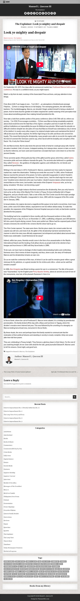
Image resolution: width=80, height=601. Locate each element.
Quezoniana (8, 517)
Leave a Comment (53, 27)
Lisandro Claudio (9, 571)
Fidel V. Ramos (22, 566)
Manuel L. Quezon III (40, 6)
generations (30, 566)
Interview (7, 479)
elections (36, 564)
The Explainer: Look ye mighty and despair (40, 24)
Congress (63, 561)
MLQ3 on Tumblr (9, 493)
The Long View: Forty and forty (14, 414)
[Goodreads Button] (49, 13)
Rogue (6, 524)
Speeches (7, 527)
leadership (66, 569)
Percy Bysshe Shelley (41, 272)
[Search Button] (54, 13)
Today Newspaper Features (13, 548)
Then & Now (8, 541)
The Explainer (40, 21)
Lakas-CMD (58, 569)
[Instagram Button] (34, 13)
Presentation (8, 503)
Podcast (6, 500)
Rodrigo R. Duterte (9, 576)
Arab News (7, 431)
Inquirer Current (9, 476)
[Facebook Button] (28, 13)
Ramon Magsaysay (61, 574)
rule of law (20, 576)
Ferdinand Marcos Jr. (10, 566)
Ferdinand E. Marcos (18, 351)
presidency (21, 574)
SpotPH (6, 531)
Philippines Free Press (11, 496)
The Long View (9, 537)
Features (7, 469)
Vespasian (57, 182)
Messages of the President (13, 486)
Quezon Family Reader (11, 513)
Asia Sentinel (8, 435)
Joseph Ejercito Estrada (47, 569)
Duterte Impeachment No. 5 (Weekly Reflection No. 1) (21, 408)
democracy (29, 564)
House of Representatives (11, 569)
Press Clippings (9, 507)
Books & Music (9, 442)
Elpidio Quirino (45, 564)
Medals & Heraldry (10, 483)
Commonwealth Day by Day (13, 448)
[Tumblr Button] (43, 13)
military (41, 571)
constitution (8, 564)
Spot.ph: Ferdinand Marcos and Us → (64, 372)
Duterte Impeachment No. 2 (13, 421)
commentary (55, 561)
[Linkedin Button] (31, 13)
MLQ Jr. (6, 490)
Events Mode (8, 466)
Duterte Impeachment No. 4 (13, 411)
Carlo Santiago (20, 561)
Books (6, 438)
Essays (6, 462)
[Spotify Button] (46, 13)
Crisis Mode (8, 452)
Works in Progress (10, 551)
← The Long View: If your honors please (16, 372)
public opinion (42, 574)
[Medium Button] (40, 13)
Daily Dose (7, 455)
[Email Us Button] (51, 13)
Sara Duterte (28, 576)
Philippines (7, 574)
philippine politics (63, 571)
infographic (23, 569)
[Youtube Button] (37, 13)
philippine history (51, 571)
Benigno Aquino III (9, 561)
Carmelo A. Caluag (31, 561)
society (57, 576)
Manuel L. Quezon (20, 571)
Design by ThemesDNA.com (40, 599)
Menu (8, 2)
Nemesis (15, 163)
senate (36, 576)
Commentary (8, 445)
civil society (46, 561)
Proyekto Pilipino (10, 510)
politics (14, 574)
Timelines (7, 544)
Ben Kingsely (15, 269)
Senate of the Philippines (46, 576)
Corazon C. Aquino (19, 564)
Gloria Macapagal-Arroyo (43, 566)
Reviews (6, 520)
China (39, 561)
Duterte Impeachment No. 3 (13, 418)
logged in (15, 384)
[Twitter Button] (25, 13)
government (55, 566)
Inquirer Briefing (9, 472)
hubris (71, 158)
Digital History (9, 459)
